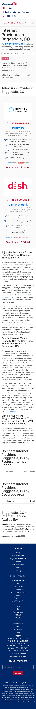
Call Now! (9, 8)
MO (19, 643)
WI (21, 650)
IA (8, 641)
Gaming (18, 570)
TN (25, 648)
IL (12, 641)
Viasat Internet (18, 556)
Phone (18, 606)
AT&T (18, 568)
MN (15, 643)
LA (21, 641)
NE (14, 646)
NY (28, 646)
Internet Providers (8, 23)
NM (21, 646)
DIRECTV (18, 128)
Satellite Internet (18, 580)
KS (17, 641)
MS (22, 643)
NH (17, 646)
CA (16, 639)
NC (8, 646)
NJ (19, 646)
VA (12, 650)
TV (18, 609)
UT (10, 650)
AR (11, 639)
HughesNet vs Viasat (18, 559)
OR (14, 648)
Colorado (20, 23)
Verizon (18, 562)
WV (23, 650)
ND (11, 646)
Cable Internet (18, 589)
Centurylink (18, 595)
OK (12, 648)
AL (9, 639)
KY (19, 641)
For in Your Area (17, 12)
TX (27, 648)
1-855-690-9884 (11, 16)
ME (10, 643)
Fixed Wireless (18, 630)
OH (9, 648)
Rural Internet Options (18, 653)
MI (13, 643)
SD (22, 648)
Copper (18, 636)
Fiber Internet (18, 586)
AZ (14, 639)
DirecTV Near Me (18, 601)
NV (25, 646)
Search (5, 58)
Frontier (18, 621)
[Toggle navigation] (30, 4)
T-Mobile (18, 615)
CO (19, 639)
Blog (18, 553)
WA (17, 650)
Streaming (18, 598)
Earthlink (18, 627)
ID (10, 641)
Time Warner (18, 624)
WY (27, 650)
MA (23, 641)
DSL (18, 583)
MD (26, 641)
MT (25, 643)
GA (27, 639)
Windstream (18, 612)
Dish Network (18, 204)
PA (17, 648)
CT (21, 639)
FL (25, 639)
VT (15, 650)
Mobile (18, 618)
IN (15, 641)
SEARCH (18, 673)
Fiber (18, 633)
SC (19, 648)
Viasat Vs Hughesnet (18, 656)
